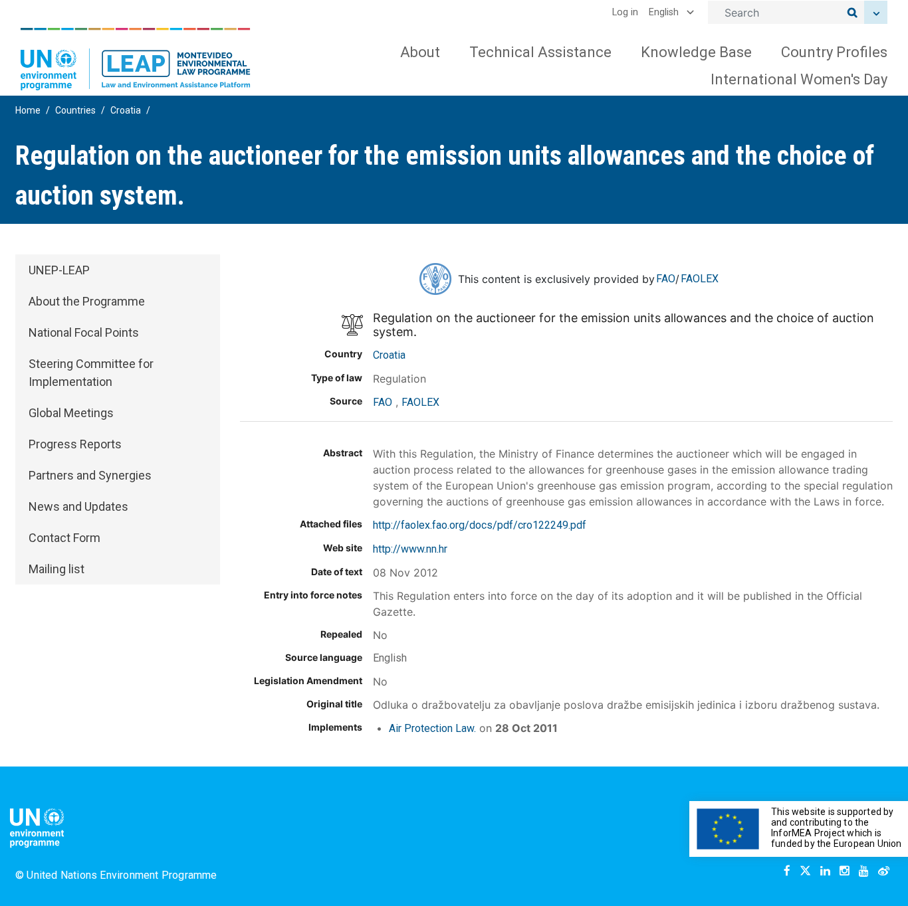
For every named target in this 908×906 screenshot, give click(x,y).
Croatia (125, 110)
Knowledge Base (696, 52)
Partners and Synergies (90, 475)
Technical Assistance (540, 52)
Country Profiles (834, 52)
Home (28, 110)
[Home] (136, 59)
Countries (75, 110)
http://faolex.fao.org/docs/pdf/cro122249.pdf (479, 525)
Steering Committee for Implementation (91, 373)
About (420, 52)
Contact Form (64, 538)
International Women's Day (799, 79)
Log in (625, 12)
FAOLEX (700, 278)
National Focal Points (84, 332)
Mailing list (56, 569)
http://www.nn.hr (410, 549)
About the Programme (87, 301)
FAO (665, 278)
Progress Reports (75, 444)
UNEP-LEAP (59, 270)
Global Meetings (71, 413)
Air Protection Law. (432, 728)
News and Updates (78, 506)
